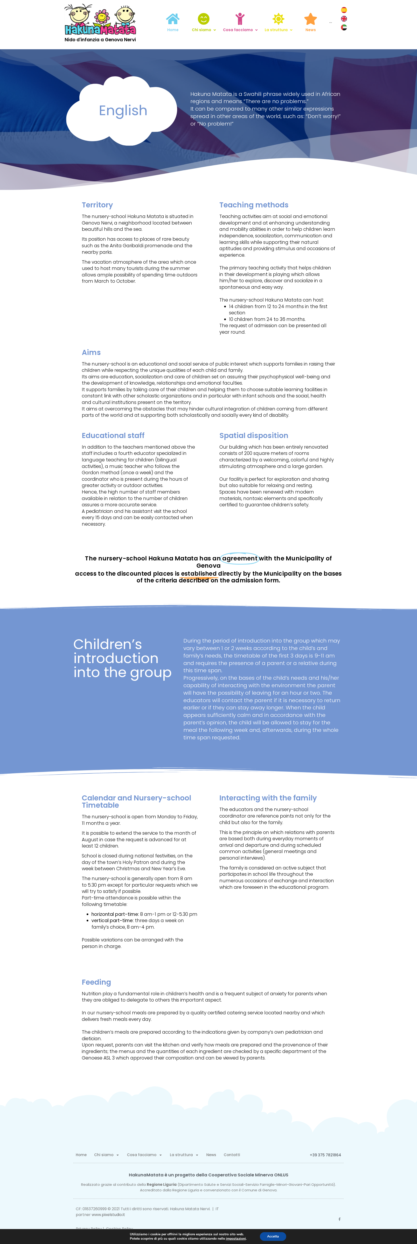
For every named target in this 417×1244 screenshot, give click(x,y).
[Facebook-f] (339, 1219)
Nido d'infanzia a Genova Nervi (100, 39)
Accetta (273, 1236)
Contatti (232, 1154)
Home (81, 1154)
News (211, 1154)
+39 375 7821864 (325, 1155)
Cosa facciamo (141, 1154)
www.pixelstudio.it (108, 1214)
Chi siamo (103, 1154)
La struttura (181, 1154)
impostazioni (236, 1239)
